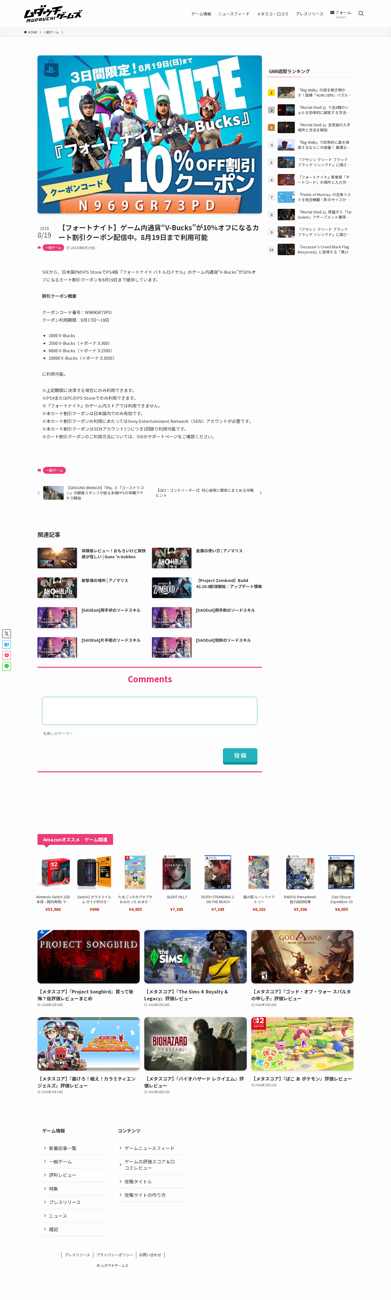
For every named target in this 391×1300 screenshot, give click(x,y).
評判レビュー (62, 1174)
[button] (6, 633)
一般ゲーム (53, 247)
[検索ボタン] (361, 13)
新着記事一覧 (62, 1148)
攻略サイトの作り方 (145, 1194)
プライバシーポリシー (114, 1254)
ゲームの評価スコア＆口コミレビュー (150, 1164)
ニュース (58, 1215)
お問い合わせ (150, 1254)
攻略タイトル (138, 1181)
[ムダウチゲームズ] (53, 14)
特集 (53, 1188)
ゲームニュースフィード (150, 1148)
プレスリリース (65, 1202)
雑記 (53, 1229)
